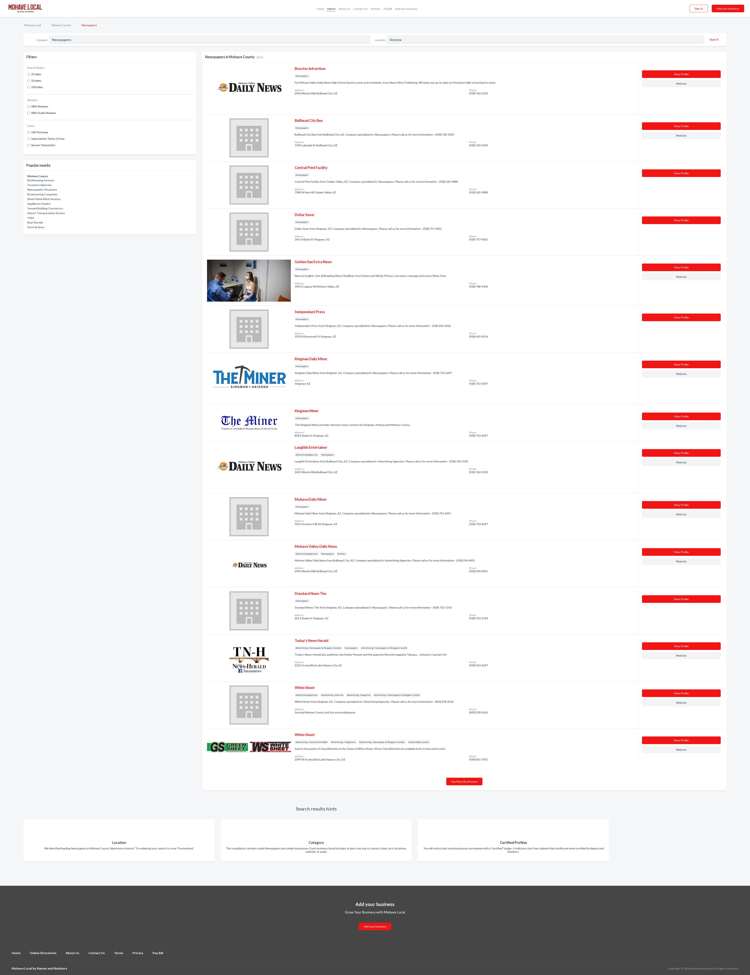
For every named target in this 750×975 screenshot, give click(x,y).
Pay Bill (387, 8)
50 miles (36, 80)
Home (320, 8)
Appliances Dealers (39, 203)
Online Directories (43, 953)
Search (331, 8)
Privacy (137, 953)
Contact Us (361, 8)
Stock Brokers (36, 227)
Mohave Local (32, 25)
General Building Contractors (45, 208)
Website (681, 83)
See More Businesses (464, 781)
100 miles (37, 87)
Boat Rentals (35, 222)
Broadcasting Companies (42, 194)
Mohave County (61, 25)
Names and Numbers (52, 968)
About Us (344, 8)
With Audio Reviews (43, 112)
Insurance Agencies (39, 185)
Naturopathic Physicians (42, 189)
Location (380, 40)
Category (42, 40)
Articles (375, 8)
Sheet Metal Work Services (44, 199)
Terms (118, 953)
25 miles (36, 74)
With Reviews (39, 106)
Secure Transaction (43, 145)
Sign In (699, 8)
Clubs (30, 217)
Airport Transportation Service (46, 213)
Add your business (406, 8)
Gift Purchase (39, 132)
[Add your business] (375, 922)
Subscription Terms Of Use (47, 138)
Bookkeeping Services (40, 180)
